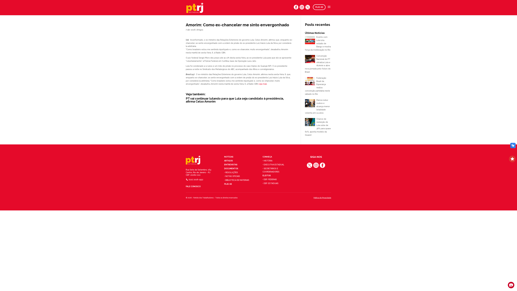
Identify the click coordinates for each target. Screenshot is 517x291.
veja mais (263, 84)
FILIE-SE (319, 7)
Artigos (200, 30)
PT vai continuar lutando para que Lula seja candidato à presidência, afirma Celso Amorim (235, 100)
